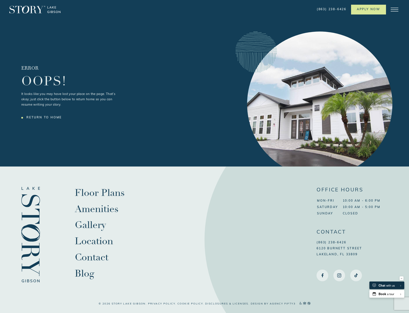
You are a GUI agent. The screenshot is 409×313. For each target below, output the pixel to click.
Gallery (90, 225)
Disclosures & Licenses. (227, 304)
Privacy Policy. (162, 304)
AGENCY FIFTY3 (282, 304)
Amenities (96, 209)
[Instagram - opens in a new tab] (339, 275)
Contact (91, 257)
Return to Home (44, 117)
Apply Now (368, 9)
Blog (84, 273)
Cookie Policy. (190, 304)
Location (94, 241)
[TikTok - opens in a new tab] (356, 275)
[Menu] (394, 9)
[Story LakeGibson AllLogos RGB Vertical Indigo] (30, 281)
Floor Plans (100, 193)
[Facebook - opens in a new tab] (322, 275)
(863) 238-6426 (331, 9)
